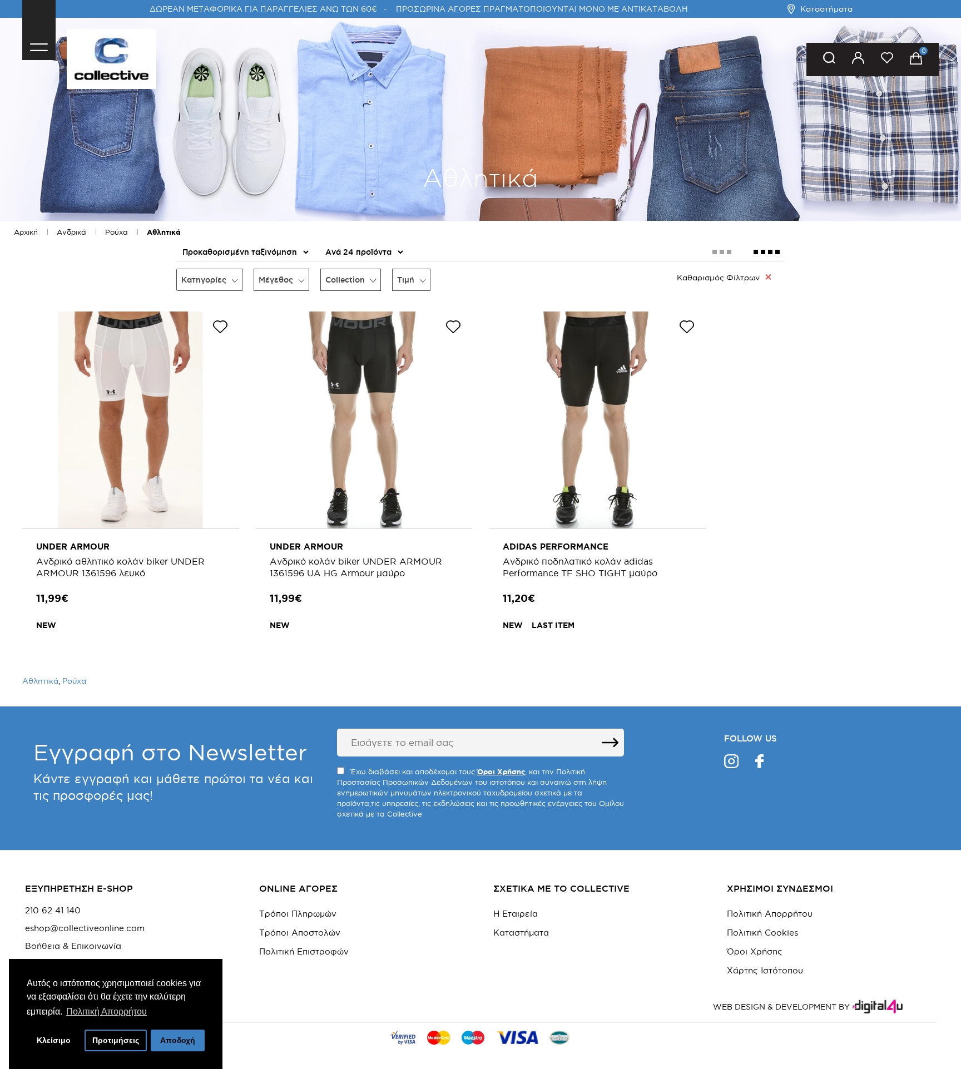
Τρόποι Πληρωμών (297, 913)
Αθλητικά (164, 232)
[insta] (731, 763)
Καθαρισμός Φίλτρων (718, 277)
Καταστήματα (826, 8)
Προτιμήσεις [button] (115, 1040)
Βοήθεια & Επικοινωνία (73, 946)
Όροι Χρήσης (754, 951)
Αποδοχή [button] (177, 1040)
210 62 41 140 (53, 910)
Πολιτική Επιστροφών (304, 951)
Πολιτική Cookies (762, 932)
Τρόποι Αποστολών (299, 932)
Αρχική (26, 232)
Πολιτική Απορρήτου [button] (106, 1011)
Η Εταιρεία (515, 913)
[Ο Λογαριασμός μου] (858, 60)
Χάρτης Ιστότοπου (765, 970)
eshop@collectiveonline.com (85, 928)
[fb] (759, 763)
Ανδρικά (71, 232)
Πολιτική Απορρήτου (770, 913)
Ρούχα (116, 232)
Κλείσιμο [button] (54, 1040)
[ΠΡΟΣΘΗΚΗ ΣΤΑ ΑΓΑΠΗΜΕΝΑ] (220, 329)
